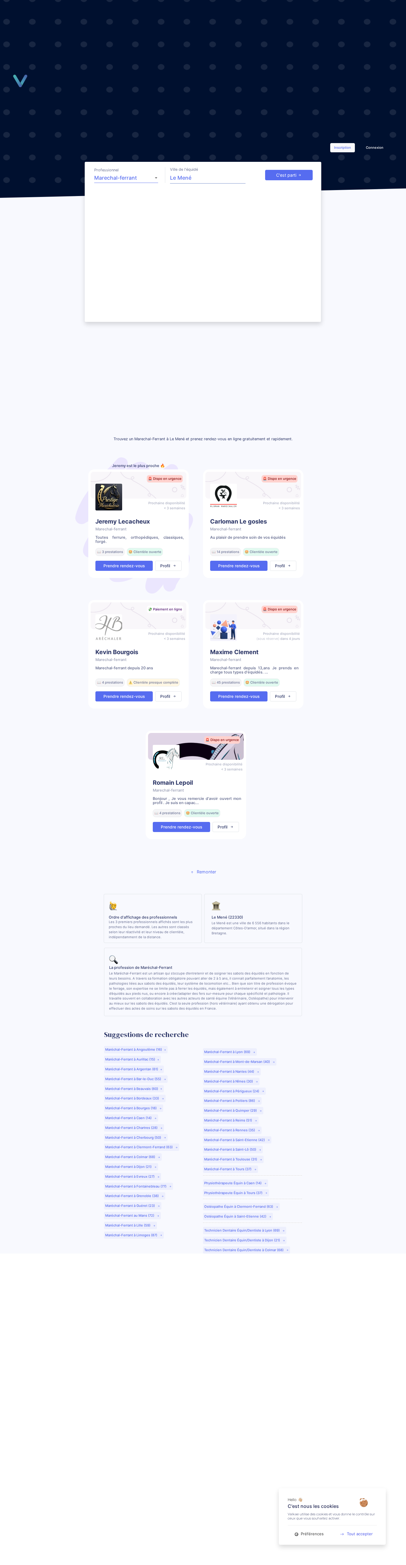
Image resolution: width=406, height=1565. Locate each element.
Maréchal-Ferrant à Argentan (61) (131, 1069)
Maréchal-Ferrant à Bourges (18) (131, 1108)
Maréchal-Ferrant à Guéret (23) (130, 1206)
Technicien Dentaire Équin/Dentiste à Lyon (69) (242, 1230)
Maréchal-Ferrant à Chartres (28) (131, 1128)
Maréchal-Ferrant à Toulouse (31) (231, 1159)
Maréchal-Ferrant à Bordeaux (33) (132, 1098)
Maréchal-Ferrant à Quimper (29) (231, 1110)
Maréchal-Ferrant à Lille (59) (128, 1225)
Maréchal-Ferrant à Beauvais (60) (131, 1089)
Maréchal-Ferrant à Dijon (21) (128, 1167)
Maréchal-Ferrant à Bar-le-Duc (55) (133, 1079)
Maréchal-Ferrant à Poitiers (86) (230, 1101)
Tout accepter (360, 1533)
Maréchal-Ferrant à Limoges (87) (131, 1235)
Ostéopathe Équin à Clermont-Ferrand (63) (239, 1206)
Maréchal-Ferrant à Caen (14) (128, 1118)
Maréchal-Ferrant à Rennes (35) (230, 1130)
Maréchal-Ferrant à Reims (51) (228, 1120)
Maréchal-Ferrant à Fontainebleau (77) (136, 1186)
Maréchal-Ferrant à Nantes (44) (229, 1071)
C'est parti (286, 175)
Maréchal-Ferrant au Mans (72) (130, 1215)
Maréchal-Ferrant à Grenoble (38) (132, 1196)
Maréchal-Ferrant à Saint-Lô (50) (230, 1149)
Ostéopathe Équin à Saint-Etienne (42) (235, 1216)
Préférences (312, 1533)
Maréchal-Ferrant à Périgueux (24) (232, 1091)
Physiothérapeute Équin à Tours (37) (233, 1193)
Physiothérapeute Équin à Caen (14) (233, 1183)
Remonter (206, 871)
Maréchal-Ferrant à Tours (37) (228, 1169)
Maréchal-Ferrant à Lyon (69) (227, 1052)
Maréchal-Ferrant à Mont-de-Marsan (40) (237, 1062)
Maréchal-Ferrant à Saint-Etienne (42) (235, 1140)
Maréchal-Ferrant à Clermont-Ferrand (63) (139, 1147)
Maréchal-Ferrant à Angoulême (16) (133, 1049)
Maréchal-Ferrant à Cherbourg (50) (133, 1137)
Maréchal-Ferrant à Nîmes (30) (229, 1081)
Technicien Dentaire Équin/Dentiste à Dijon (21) (242, 1240)
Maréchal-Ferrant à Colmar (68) (130, 1157)
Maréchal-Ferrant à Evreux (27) (130, 1176)
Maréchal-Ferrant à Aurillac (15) (130, 1059)
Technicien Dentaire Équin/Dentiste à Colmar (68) (244, 1250)
